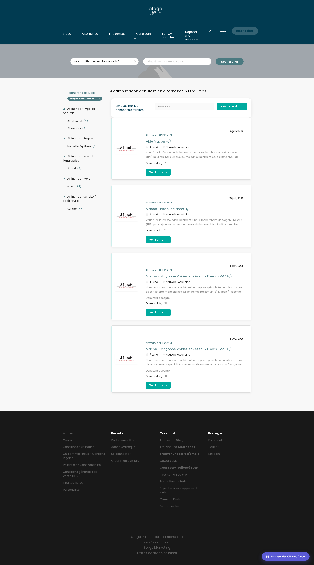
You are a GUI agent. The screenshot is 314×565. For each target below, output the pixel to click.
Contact (69, 440)
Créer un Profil (170, 499)
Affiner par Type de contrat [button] (79, 111)
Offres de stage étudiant (157, 553)
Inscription (244, 31)
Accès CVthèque (123, 447)
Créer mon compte (125, 461)
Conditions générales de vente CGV (80, 474)
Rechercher (229, 61)
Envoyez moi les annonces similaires (130, 108)
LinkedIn (214, 454)
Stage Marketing (157, 547)
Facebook (215, 440)
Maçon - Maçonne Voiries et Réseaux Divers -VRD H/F (189, 276)
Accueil (68, 433)
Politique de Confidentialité (82, 465)
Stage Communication (157, 542)
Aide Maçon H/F (158, 141)
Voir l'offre (158, 172)
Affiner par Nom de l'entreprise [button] (78, 159)
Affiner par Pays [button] (78, 179)
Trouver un (172, 440)
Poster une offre (122, 440)
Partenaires (71, 490)
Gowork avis (168, 461)
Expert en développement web (179, 490)
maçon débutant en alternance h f (86, 98)
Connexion (217, 31)
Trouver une (177, 447)
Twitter (213, 447)
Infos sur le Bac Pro (173, 474)
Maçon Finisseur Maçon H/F (168, 209)
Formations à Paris (173, 481)
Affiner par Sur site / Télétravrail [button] (79, 199)
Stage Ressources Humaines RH (157, 536)
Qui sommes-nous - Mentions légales (84, 456)
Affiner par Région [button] (80, 139)
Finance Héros (73, 483)
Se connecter (121, 454)
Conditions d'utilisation (78, 447)
